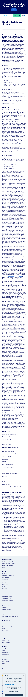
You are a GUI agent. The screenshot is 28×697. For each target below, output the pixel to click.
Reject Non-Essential (14, 691)
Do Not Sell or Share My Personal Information (14, 687)
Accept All (14, 695)
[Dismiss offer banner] (25, 2)
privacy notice (11, 684)
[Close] (23, 675)
